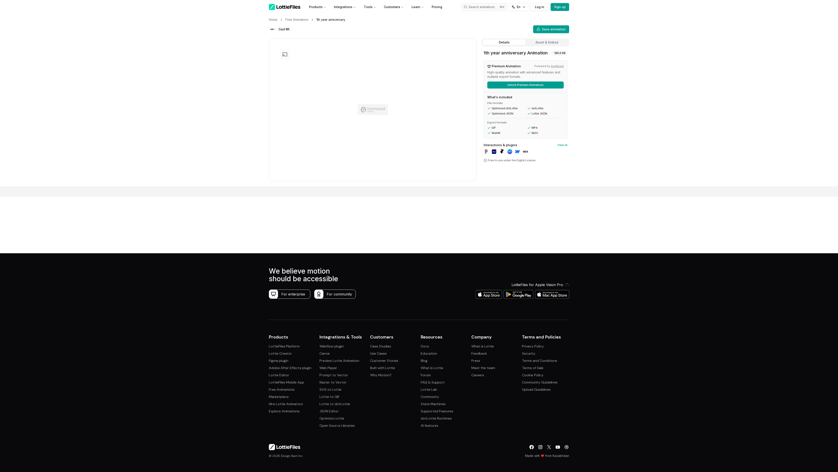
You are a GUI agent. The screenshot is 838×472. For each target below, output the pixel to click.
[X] (549, 447)
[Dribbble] (566, 447)
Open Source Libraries (337, 425)
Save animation (554, 29)
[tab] (504, 42)
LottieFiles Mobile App (286, 382)
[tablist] (525, 42)
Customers (392, 7)
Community (430, 396)
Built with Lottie (382, 368)
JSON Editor (329, 411)
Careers (477, 375)
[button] (273, 29)
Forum (426, 375)
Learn (416, 7)
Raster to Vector (333, 382)
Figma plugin (278, 360)
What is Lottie (432, 368)
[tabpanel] (525, 117)
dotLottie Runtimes (436, 418)
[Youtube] (557, 447)
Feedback (479, 353)
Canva (324, 353)
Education (429, 353)
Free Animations (282, 389)
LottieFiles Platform (284, 346)
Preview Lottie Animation (339, 360)
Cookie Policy (532, 375)
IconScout (557, 66)
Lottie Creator (280, 353)
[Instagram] (540, 447)
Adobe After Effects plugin (290, 368)
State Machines (433, 404)
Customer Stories (384, 360)
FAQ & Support (433, 382)
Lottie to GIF (329, 396)
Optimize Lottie (331, 418)
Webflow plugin (331, 346)
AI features (429, 425)
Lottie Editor (279, 375)
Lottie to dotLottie (334, 404)
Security (528, 353)
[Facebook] (531, 447)
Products (316, 7)
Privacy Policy (533, 346)
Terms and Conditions (539, 360)
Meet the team (483, 368)
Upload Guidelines (536, 389)
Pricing (437, 7)
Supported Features (437, 411)
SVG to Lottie (330, 389)
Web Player (328, 368)
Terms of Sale (532, 368)
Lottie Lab (429, 389)
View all (562, 145)
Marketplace (279, 396)
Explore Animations (284, 411)
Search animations (482, 7)
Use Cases (378, 353)
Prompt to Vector (333, 375)
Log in (539, 7)
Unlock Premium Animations (525, 85)
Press (475, 360)
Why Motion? (381, 375)
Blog (424, 360)
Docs (425, 346)
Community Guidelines (540, 382)
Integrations (343, 7)
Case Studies (380, 346)
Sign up (560, 7)
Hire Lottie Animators (286, 404)
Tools (368, 7)
